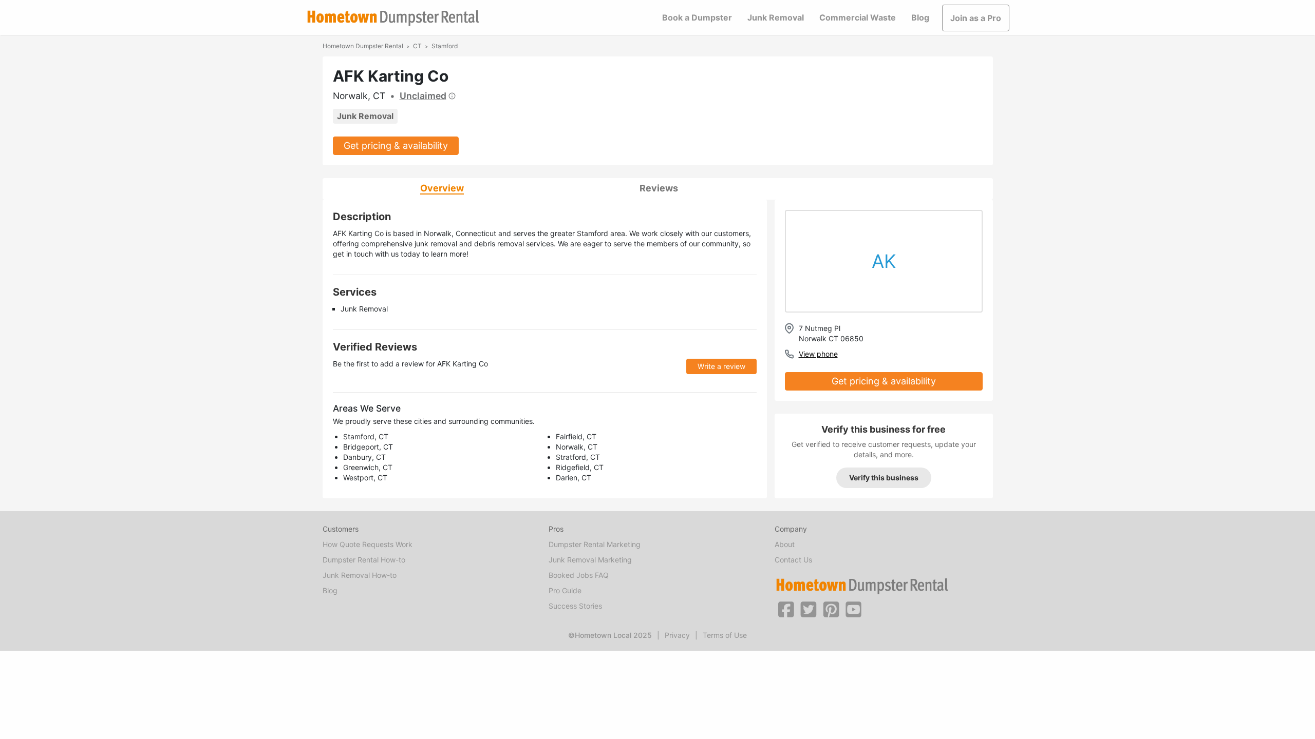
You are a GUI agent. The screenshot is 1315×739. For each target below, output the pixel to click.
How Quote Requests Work (367, 544)
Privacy (677, 635)
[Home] (393, 18)
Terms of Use (725, 635)
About (785, 544)
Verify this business (883, 477)
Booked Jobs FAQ (579, 575)
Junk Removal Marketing (590, 559)
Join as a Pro (975, 18)
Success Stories (575, 605)
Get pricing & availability (396, 145)
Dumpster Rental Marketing (595, 544)
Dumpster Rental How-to (364, 559)
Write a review (721, 366)
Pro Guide (565, 590)
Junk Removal (775, 17)
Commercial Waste (857, 17)
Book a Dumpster (697, 17)
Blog (920, 17)
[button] (786, 608)
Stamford (444, 46)
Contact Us (793, 559)
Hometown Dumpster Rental (363, 46)
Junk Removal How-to (360, 575)
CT (417, 46)
